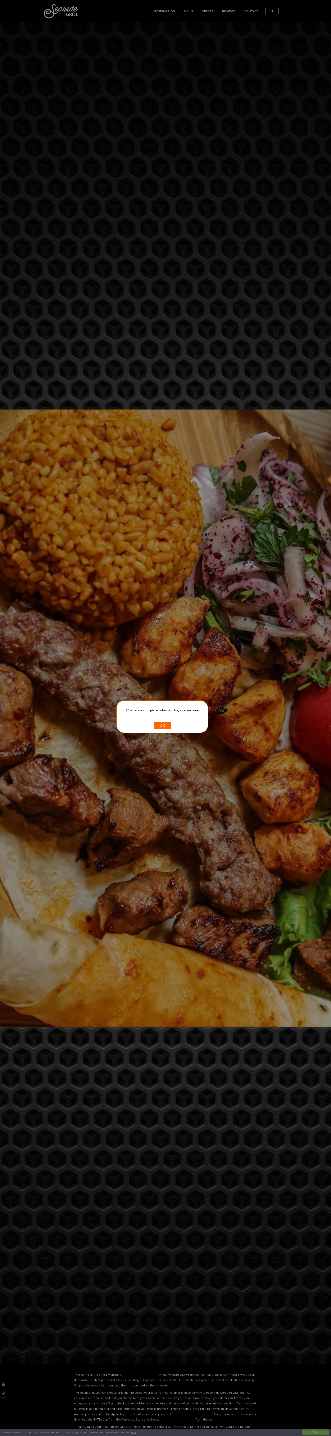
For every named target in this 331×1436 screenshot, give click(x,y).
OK (162, 725)
